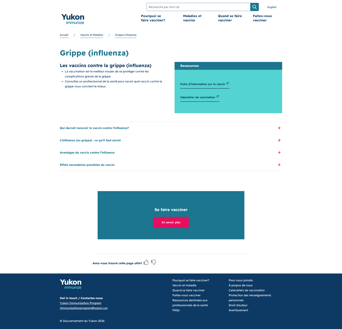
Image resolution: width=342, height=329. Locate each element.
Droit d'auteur (238, 305)
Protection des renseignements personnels (250, 297)
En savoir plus (171, 222)
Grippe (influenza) (125, 34)
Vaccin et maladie (184, 285)
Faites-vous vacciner (262, 18)
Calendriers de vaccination (247, 290)
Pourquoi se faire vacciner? (153, 18)
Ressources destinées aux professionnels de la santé (190, 302)
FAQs (176, 310)
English (271, 7)
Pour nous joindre (241, 280)
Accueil (64, 34)
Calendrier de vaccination (198, 97)
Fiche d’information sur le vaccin (203, 84)
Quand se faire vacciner (230, 18)
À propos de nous (241, 285)
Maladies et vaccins (192, 18)
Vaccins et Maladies (91, 34)
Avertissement (238, 310)
